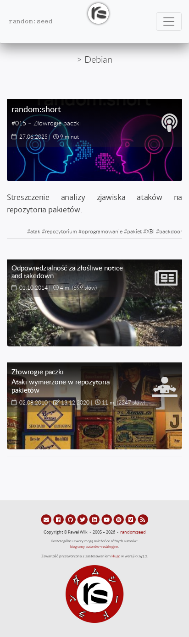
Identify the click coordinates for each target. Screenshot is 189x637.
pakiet (134, 231)
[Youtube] (107, 519)
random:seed (133, 532)
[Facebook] (59, 519)
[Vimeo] (131, 519)
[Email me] (47, 519)
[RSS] (143, 519)
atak (35, 231)
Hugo (115, 556)
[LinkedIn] (95, 519)
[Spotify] (119, 519)
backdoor (170, 231)
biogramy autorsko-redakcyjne (94, 547)
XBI (150, 231)
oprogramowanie (102, 231)
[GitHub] (71, 519)
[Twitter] (83, 519)
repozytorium (61, 231)
